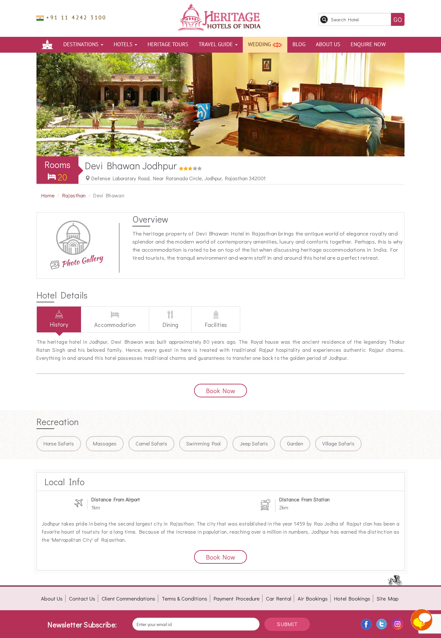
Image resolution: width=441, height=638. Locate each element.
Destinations (81, 44)
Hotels (124, 44)
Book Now (220, 390)
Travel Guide (216, 44)
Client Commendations (128, 598)
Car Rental (278, 598)
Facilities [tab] (216, 325)
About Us (328, 44)
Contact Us (82, 598)
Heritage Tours (168, 44)
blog (298, 44)
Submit (287, 624)
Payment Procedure (237, 598)
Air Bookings (313, 598)
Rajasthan (74, 195)
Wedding (260, 44)
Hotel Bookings (352, 598)
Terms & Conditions (184, 598)
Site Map (388, 598)
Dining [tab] (170, 325)
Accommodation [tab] (115, 325)
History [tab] (59, 324)
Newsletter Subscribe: (82, 624)
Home (48, 195)
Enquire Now (368, 44)
